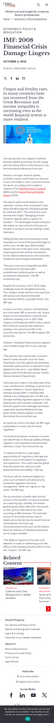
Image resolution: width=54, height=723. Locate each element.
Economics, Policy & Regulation (30, 18)
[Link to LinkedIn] (22, 695)
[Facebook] (12, 78)
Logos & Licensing (14, 633)
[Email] (25, 78)
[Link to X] (44, 695)
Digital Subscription (29, 681)
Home (6, 18)
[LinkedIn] (19, 78)
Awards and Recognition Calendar (22, 629)
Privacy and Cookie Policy (18, 653)
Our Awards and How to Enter (20, 625)
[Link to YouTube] (33, 695)
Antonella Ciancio (25, 68)
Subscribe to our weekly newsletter (23, 637)
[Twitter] (6, 78)
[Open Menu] (46, 4)
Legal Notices (12, 661)
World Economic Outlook (33, 188)
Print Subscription (29, 676)
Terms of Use (12, 657)
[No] (50, 714)
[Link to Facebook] (11, 695)
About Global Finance (16, 648)
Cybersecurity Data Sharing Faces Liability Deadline (18, 594)
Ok (27, 719)
